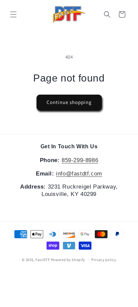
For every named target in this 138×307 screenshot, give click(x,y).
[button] (13, 14)
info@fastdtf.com (79, 173)
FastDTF (43, 259)
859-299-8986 (80, 160)
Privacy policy (103, 259)
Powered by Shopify (68, 259)
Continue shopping (69, 102)
